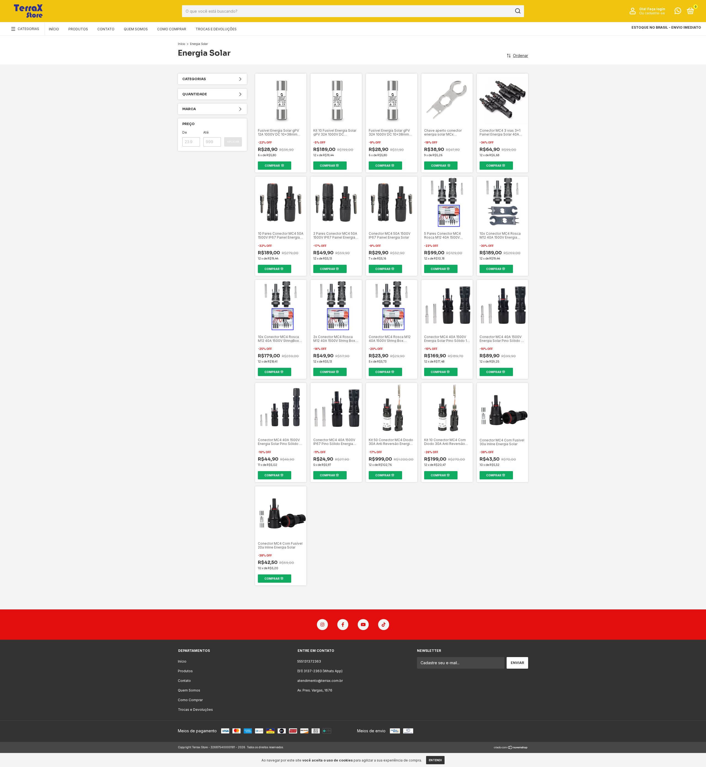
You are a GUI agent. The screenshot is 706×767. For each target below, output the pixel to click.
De (184, 132)
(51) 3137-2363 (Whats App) (320, 671)
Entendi (435, 760)
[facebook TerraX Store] (342, 624)
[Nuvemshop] (511, 748)
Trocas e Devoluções (216, 29)
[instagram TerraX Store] (322, 624)
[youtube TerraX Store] (363, 624)
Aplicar (233, 141)
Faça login (656, 9)
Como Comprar (171, 29)
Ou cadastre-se (652, 13)
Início (54, 29)
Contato (105, 29)
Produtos (78, 29)
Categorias (28, 29)
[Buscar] (517, 11)
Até (206, 132)
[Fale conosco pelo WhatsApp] (678, 12)
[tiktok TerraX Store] (383, 624)
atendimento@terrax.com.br (320, 681)
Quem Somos (136, 29)
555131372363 (309, 661)
